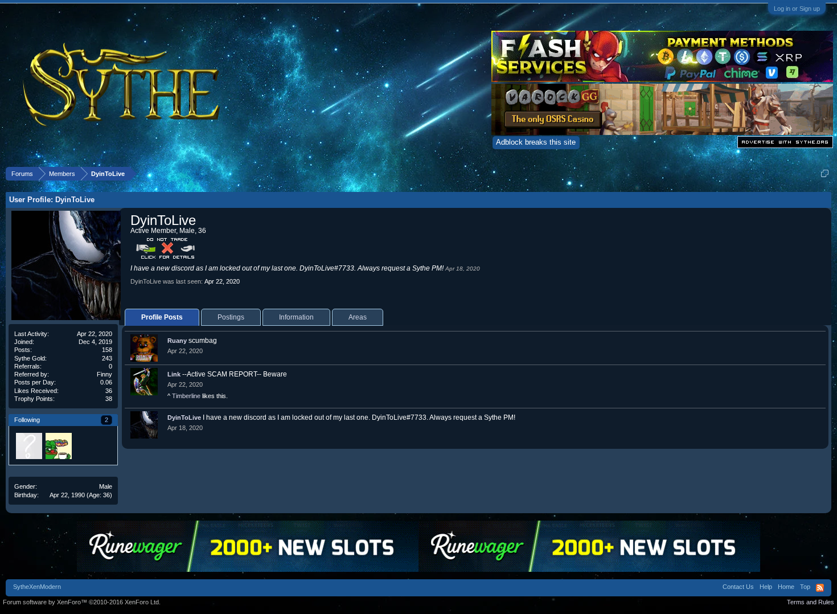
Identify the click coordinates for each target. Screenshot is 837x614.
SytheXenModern (37, 586)
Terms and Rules (810, 602)
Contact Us (738, 586)
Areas (357, 317)
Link (173, 374)
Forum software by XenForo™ (82, 602)
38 (108, 398)
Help (766, 586)
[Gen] (28, 445)
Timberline (186, 395)
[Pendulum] (58, 445)
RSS (820, 588)
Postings (231, 317)
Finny (104, 374)
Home (786, 586)
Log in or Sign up (797, 8)
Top (805, 586)
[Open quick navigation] (824, 173)
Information (296, 317)
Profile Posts (162, 317)
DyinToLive (184, 417)
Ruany (177, 340)
